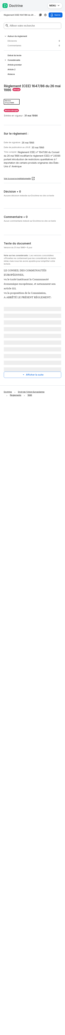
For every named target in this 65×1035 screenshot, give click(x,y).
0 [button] (34, 41)
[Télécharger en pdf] (40, 15)
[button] (5, 36)
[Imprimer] (45, 15)
